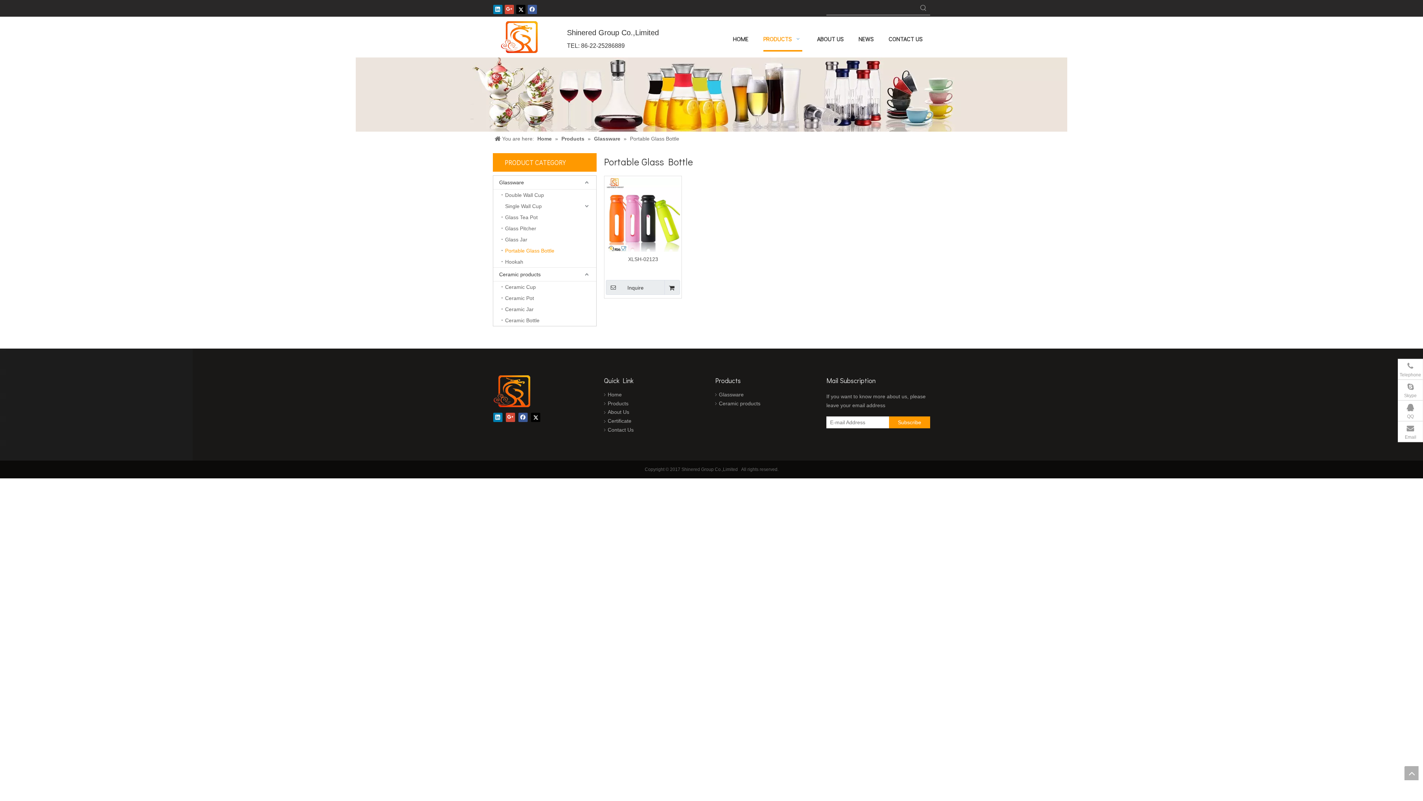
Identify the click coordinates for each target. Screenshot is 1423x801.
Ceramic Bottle (522, 320)
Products (618, 403)
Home (615, 395)
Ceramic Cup (520, 287)
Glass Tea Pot (521, 217)
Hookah (514, 262)
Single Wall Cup (523, 206)
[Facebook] (532, 9)
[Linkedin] (497, 9)
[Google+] (509, 9)
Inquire (635, 288)
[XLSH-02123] (643, 214)
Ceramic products (520, 274)
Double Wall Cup (524, 195)
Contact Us (621, 430)
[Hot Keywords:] (923, 8)
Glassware (511, 182)
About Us (618, 412)
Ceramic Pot (519, 298)
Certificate (619, 421)
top (1411, 773)
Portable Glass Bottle (529, 251)
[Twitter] (520, 9)
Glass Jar (516, 240)
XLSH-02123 (643, 259)
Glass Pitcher (520, 228)
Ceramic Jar (519, 309)
